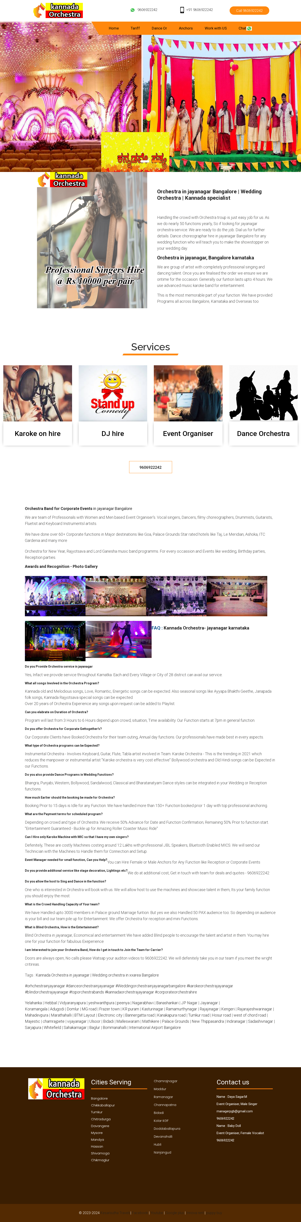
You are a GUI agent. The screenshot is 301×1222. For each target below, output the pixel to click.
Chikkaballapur (103, 1105)
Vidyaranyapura (72, 1002)
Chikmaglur (100, 1160)
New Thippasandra (208, 1021)
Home (114, 28)
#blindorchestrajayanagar (46, 992)
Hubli (157, 1144)
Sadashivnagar (260, 1021)
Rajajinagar (209, 1009)
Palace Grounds (175, 1021)
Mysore (97, 1132)
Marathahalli (61, 1015)
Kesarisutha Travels (115, 1213)
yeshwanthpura (101, 1002)
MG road (89, 1009)
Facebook (140, 1213)
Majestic (32, 1021)
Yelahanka (33, 1002)
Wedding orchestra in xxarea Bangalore (125, 975)
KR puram (130, 1009)
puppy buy (214, 1213)
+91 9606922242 (199, 9)
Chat (242, 28)
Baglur (94, 1027)
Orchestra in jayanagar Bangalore (197, 191)
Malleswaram (127, 1021)
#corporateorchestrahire (176, 992)
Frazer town (109, 1009)
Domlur (73, 1009)
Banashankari (167, 1002)
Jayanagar (209, 1002)
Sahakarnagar (75, 1027)
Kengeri (228, 1009)
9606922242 (147, 9)
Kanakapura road (171, 1015)
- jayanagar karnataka (226, 628)
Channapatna (165, 1105)
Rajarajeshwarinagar (254, 1009)
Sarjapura (33, 1027)
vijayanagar (77, 1021)
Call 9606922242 (249, 10)
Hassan (97, 1146)
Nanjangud (162, 1152)
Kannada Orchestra (184, 628)
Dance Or (159, 28)
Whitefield (52, 1027)
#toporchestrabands (86, 992)
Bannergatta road (139, 1015)
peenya (123, 1002)
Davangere (100, 1126)
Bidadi (108, 1021)
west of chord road (250, 1015)
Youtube (156, 1213)
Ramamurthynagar (181, 1009)
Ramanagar (163, 1097)
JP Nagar (189, 1002)
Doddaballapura (167, 1128)
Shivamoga (100, 1153)
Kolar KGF (161, 1121)
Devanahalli (163, 1136)
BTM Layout (84, 1015)
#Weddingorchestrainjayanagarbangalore (150, 986)
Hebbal (51, 1002)
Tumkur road (198, 1015)
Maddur (160, 1089)
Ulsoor (94, 1021)
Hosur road (221, 1015)
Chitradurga (101, 1119)
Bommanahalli (114, 1027)
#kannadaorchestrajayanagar (129, 992)
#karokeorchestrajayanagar (210, 986)
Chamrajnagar (165, 1081)
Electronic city (110, 1015)
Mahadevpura (36, 1015)
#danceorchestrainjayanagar (90, 986)
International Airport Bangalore (155, 1027)
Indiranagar (236, 1021)
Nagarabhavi (143, 1002)
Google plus (174, 1213)
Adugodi (57, 1009)
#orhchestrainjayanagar (45, 986)
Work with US (216, 28)
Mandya (97, 1139)
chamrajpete (54, 1021)
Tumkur (96, 1112)
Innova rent (195, 1213)
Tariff (135, 28)
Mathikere (150, 1021)
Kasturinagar (152, 1009)
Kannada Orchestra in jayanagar (62, 975)
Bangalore (99, 1098)
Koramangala (36, 1009)
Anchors (186, 28)
